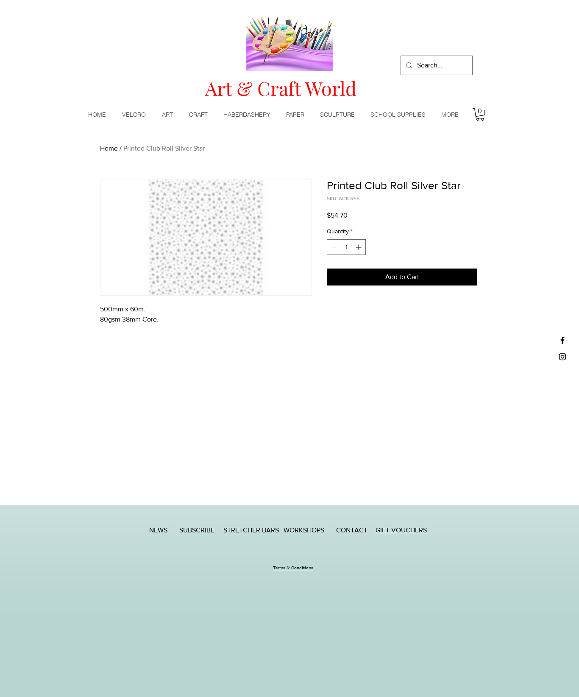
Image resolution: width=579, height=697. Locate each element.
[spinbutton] (346, 247)
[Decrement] (333, 247)
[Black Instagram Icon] (562, 356)
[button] (169, 114)
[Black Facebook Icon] (562, 340)
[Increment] (359, 247)
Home (109, 148)
